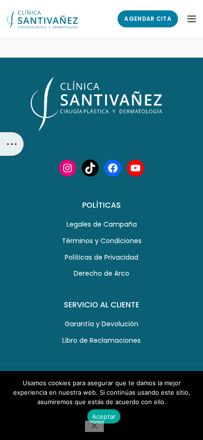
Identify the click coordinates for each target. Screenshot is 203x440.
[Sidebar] (12, 144)
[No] (94, 426)
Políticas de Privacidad (101, 257)
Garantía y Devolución (101, 324)
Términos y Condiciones (102, 240)
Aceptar (104, 416)
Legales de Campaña (102, 224)
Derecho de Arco (101, 273)
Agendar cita (147, 19)
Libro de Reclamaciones (101, 340)
